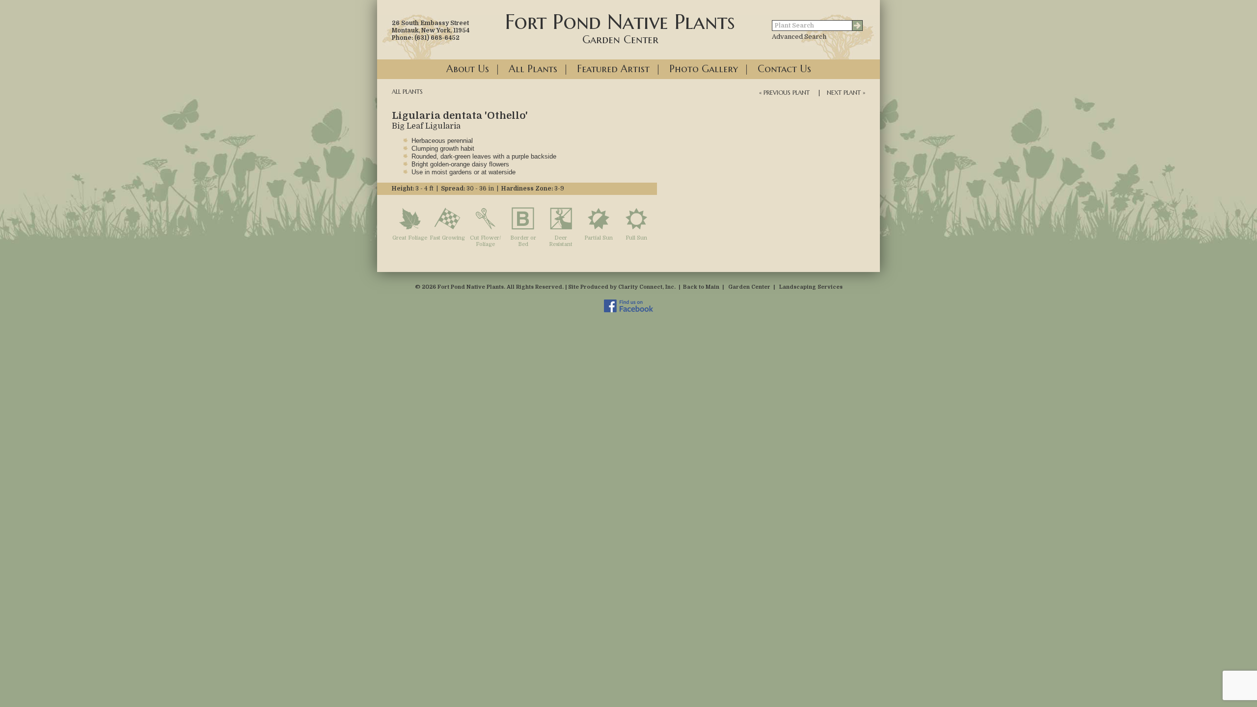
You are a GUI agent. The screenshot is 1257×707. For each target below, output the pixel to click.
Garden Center (749, 287)
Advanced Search (799, 36)
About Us (467, 69)
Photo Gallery (703, 69)
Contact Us (784, 69)
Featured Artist (613, 69)
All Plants (533, 69)
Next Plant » (846, 92)
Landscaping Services (811, 287)
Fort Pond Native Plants (620, 27)
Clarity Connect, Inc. (647, 287)
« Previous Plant (784, 92)
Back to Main (701, 287)
